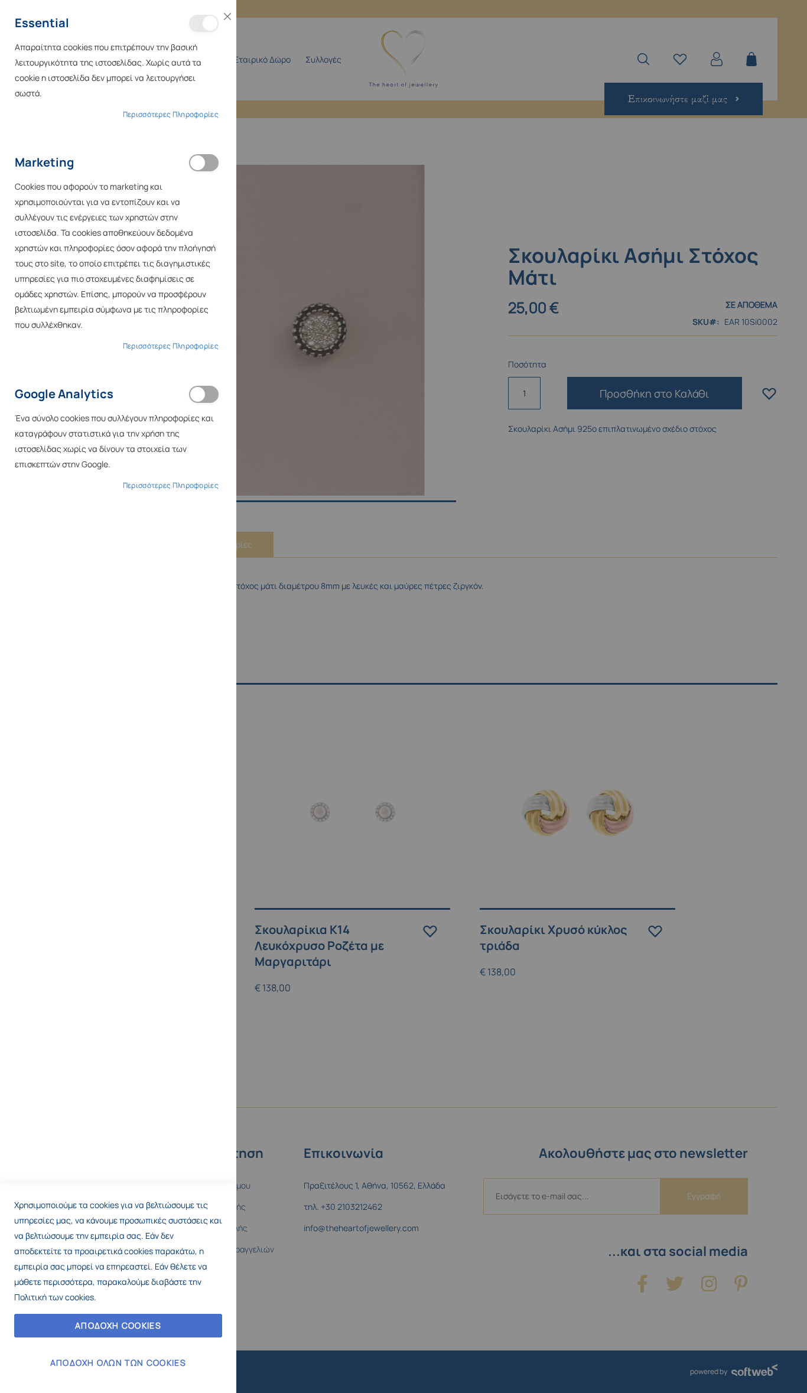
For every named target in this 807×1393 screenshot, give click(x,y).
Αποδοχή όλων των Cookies (118, 1362)
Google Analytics (204, 394)
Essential (204, 23)
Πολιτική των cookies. (55, 1297)
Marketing (204, 162)
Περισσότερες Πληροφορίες (171, 114)
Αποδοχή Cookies (118, 1325)
